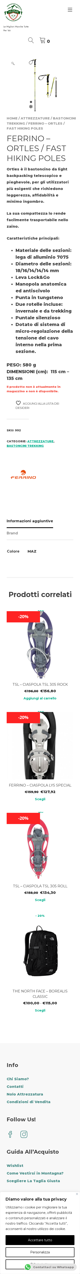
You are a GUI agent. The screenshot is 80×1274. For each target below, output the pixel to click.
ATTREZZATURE (35, 118)
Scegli (40, 799)
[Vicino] (77, 1194)
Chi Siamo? (18, 1079)
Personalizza (40, 1252)
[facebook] (10, 1135)
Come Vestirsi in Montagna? (35, 1173)
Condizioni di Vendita (28, 1102)
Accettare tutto (40, 1240)
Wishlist (15, 1166)
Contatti (15, 1086)
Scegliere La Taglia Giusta (33, 1181)
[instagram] (24, 1135)
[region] (40, 1233)
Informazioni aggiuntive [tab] (30, 521)
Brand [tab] (12, 533)
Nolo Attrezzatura (25, 1094)
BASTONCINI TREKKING (25, 445)
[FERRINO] (23, 475)
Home (12, 118)
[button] (13, 63)
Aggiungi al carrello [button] (40, 698)
